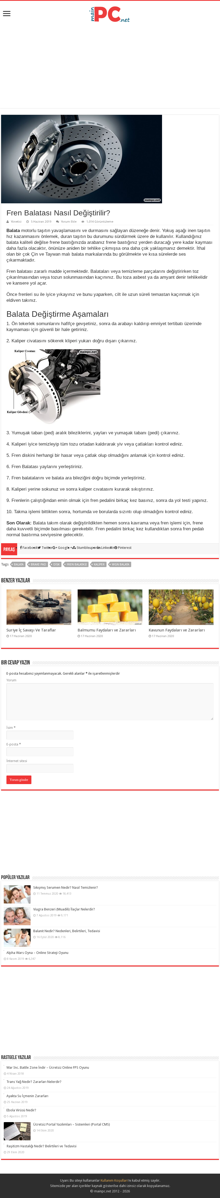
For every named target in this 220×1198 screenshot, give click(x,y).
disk (56, 564)
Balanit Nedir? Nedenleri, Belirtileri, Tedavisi (66, 931)
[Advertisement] (110, 65)
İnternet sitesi (16, 761)
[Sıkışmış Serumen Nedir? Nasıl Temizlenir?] (17, 894)
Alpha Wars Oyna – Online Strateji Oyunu (37, 953)
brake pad (38, 564)
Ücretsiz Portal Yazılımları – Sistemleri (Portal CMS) (71, 1124)
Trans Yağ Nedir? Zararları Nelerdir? (33, 1082)
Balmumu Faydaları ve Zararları (107, 630)
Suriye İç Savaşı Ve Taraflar (31, 630)
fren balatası (77, 564)
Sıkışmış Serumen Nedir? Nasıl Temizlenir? (65, 887)
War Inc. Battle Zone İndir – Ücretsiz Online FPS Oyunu (47, 1067)
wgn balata (120, 564)
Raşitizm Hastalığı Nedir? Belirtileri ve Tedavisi (41, 1146)
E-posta (13, 744)
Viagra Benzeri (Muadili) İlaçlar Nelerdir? (64, 909)
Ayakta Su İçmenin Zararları (27, 1096)
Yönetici (16, 221)
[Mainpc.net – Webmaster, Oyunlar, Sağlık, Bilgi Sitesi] (110, 13)
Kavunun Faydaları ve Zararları (177, 630)
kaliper (99, 564)
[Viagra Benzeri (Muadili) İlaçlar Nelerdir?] (17, 916)
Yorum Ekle (68, 221)
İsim (11, 728)
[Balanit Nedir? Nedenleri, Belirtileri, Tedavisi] (17, 938)
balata (19, 564)
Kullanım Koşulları (114, 1180)
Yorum (11, 680)
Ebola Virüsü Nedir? (21, 1110)
